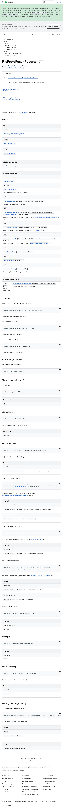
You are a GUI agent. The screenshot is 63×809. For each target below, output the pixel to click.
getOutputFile (8, 181)
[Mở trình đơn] (2, 2)
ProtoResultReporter (15, 68)
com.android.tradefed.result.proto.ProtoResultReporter (23, 78)
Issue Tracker (46, 792)
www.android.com (47, 784)
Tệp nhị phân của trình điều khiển (10, 792)
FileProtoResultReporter (11, 166)
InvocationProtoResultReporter (11, 99)
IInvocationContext (9, 214)
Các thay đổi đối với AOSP (42, 16)
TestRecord (23, 112)
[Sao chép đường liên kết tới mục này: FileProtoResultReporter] (22, 365)
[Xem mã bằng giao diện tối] (60, 308)
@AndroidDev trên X (27, 781)
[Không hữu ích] (60, 35)
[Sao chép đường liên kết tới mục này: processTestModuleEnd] (21, 526)
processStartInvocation (11, 212)
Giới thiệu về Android (7, 801)
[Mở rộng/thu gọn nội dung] (13, 39)
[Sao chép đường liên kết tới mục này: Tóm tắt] (11, 120)
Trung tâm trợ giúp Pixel (49, 781)
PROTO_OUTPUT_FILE (10, 144)
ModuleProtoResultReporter (10, 91)
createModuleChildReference (22, 283)
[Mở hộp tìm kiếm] (37, 2)
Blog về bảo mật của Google (29, 786)
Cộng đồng (18, 801)
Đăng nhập (58, 2)
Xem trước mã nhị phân (8, 786)
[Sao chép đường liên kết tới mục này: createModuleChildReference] (26, 709)
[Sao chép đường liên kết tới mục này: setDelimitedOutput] (18, 607)
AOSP (3, 35)
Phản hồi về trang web (51, 801)
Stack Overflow (47, 789)
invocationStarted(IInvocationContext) (46, 217)
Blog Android (25, 784)
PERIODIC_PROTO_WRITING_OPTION (14, 134)
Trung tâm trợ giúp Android (50, 778)
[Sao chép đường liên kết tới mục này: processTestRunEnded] (20, 561)
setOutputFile (8, 260)
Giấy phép (30, 801)
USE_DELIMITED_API (9, 153)
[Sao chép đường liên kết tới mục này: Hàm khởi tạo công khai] (25, 360)
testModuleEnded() (35, 230)
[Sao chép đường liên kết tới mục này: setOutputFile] (14, 637)
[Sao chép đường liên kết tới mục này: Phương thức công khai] (25, 380)
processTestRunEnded (10, 239)
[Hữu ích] (57, 35)
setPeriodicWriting (10, 269)
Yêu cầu (4, 781)
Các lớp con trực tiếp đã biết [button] (11, 90)
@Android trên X (26, 778)
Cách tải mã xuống (7, 784)
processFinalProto (9, 201)
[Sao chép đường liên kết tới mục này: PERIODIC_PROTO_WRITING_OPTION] (32, 304)
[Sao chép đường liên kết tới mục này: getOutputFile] (14, 385)
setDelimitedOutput (10, 252)
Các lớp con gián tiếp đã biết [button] (11, 98)
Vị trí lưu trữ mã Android (8, 778)
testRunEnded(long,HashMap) (39, 243)
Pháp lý (24, 801)
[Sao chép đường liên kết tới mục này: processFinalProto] (17, 444)
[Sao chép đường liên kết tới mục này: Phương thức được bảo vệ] (27, 704)
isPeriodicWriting (9, 189)
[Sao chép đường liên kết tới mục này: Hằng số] (11, 299)
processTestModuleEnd (11, 227)
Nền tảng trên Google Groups (30, 789)
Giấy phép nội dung (48, 766)
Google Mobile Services (49, 786)
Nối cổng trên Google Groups (30, 794)
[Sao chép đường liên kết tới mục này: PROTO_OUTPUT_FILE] (20, 322)
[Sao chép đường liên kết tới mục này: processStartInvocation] (21, 478)
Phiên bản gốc (5, 789)
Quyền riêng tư (39, 801)
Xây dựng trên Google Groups (30, 792)
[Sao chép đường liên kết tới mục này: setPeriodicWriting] (17, 667)
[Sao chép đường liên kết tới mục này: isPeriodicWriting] (16, 412)
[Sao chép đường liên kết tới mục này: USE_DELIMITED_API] (19, 340)
